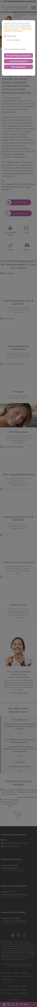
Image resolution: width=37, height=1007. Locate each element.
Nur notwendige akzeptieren (18, 55)
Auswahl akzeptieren (18, 61)
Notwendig (11, 36)
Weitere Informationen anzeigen (15, 49)
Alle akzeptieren (18, 67)
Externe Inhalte (13, 40)
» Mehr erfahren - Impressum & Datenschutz (18, 30)
